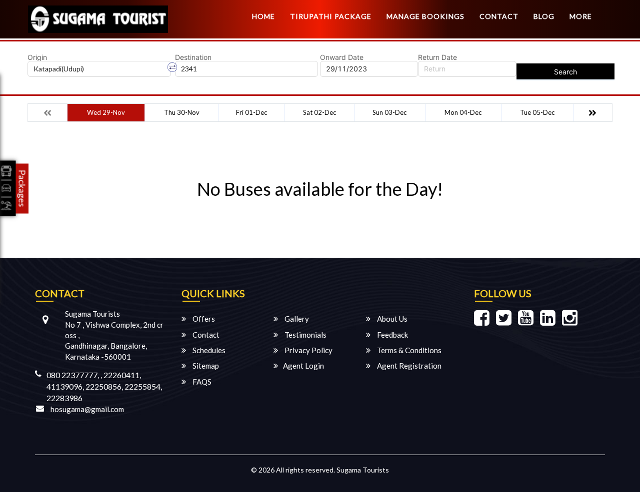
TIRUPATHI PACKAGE (331, 16)
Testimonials (304, 334)
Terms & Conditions (409, 350)
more (581, 16)
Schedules (208, 350)
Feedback (392, 334)
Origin (37, 57)
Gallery (296, 318)
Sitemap (205, 365)
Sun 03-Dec (389, 112)
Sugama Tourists (362, 470)
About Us (392, 318)
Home (263, 16)
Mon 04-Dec (463, 112)
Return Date (437, 57)
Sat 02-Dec (319, 112)
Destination (193, 57)
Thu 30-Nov (182, 112)
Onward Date (342, 57)
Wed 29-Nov (106, 112)
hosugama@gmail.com (87, 409)
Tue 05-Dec (537, 112)
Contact (499, 16)
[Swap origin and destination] (173, 67)
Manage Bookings (425, 16)
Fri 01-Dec (251, 112)
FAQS (201, 381)
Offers (203, 318)
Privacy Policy (307, 350)
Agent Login (303, 365)
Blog (544, 16)
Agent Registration (409, 365)
